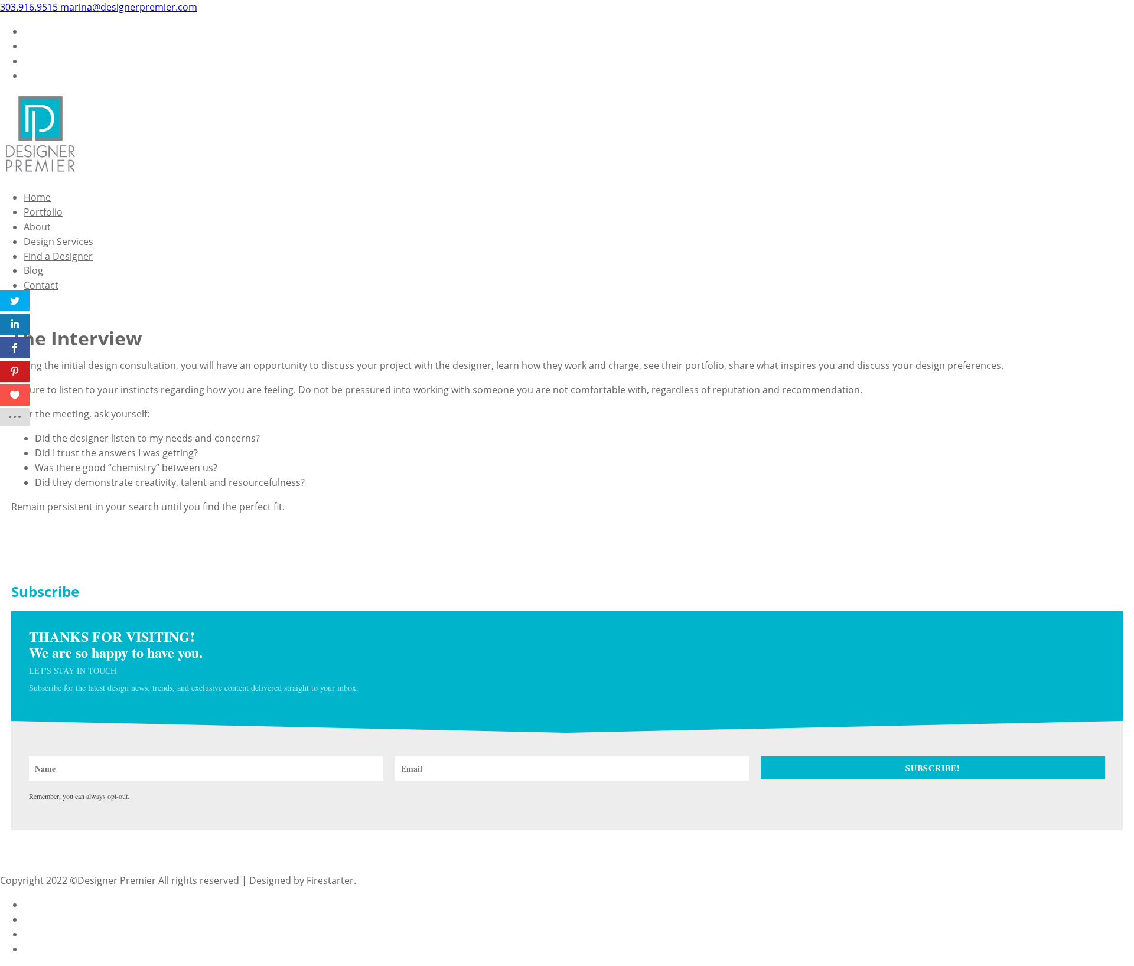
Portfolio (43, 211)
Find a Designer (58, 256)
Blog (33, 270)
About (37, 226)
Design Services (58, 241)
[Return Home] (40, 173)
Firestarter (330, 880)
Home (37, 197)
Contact (41, 285)
